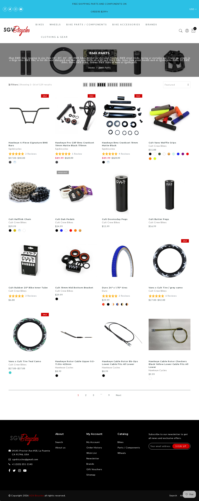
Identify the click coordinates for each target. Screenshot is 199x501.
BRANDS (151, 24)
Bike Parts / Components (86, 24)
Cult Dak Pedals (65, 219)
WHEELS (55, 24)
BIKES (40, 24)
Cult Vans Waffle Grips (162, 142)
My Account (93, 442)
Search (59, 442)
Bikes (121, 442)
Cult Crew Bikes (158, 145)
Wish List (91, 453)
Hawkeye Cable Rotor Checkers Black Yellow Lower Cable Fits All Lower (168, 364)
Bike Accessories (126, 24)
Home (91, 67)
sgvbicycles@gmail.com (25, 459)
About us (60, 447)
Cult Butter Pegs (159, 219)
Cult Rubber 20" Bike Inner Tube (28, 287)
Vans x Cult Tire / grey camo (166, 287)
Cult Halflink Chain (20, 219)
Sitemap (90, 474)
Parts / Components (129, 447)
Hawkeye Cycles (64, 367)
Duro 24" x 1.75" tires (114, 287)
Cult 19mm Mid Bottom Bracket (74, 287)
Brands (90, 464)
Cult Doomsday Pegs (114, 219)
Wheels (122, 453)
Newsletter (92, 458)
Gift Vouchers (94, 469)
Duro (104, 290)
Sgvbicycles (15, 148)
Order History (94, 447)
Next (118, 395)
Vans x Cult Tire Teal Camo (25, 361)
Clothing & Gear (54, 37)
